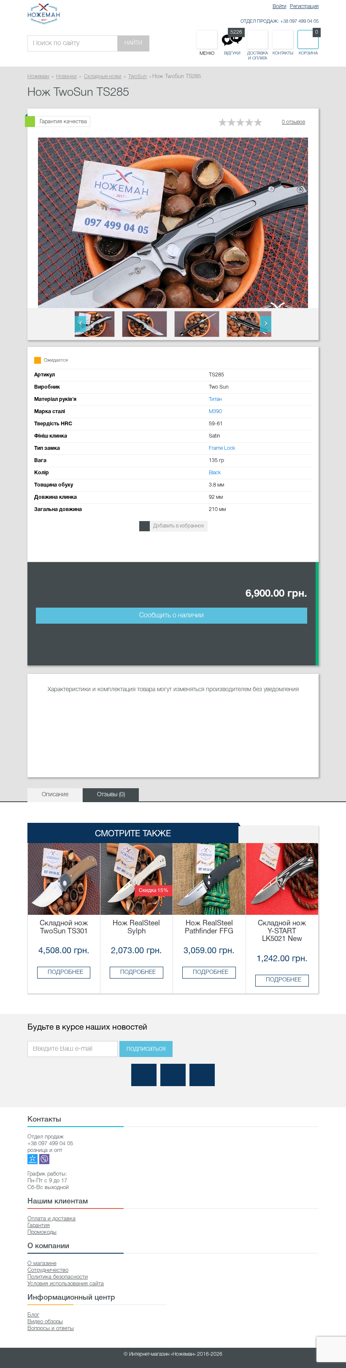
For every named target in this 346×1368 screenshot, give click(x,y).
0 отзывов (293, 122)
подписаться (146, 1049)
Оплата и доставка (51, 1219)
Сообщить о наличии (171, 616)
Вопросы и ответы (50, 1328)
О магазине (42, 1263)
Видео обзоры (45, 1321)
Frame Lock (222, 448)
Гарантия (38, 1225)
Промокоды (42, 1232)
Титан (215, 399)
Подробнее (65, 972)
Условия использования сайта (65, 1283)
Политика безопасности (57, 1277)
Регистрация (304, 6)
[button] (80, 324)
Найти (133, 43)
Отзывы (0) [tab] (111, 795)
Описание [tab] (55, 795)
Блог (33, 1315)
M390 (215, 411)
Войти (279, 6)
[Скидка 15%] (136, 878)
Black (215, 472)
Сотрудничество (47, 1270)
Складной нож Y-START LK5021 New (282, 931)
